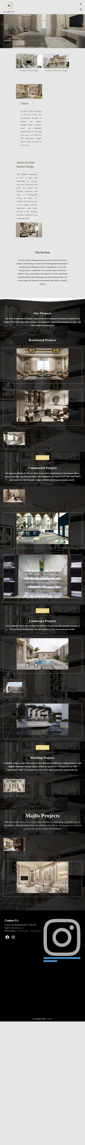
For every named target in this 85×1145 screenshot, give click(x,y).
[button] (2, 24)
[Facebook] (7, 937)
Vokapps (49, 1019)
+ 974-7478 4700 (21, 931)
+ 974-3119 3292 (35, 931)
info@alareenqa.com (16, 928)
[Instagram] (13, 937)
